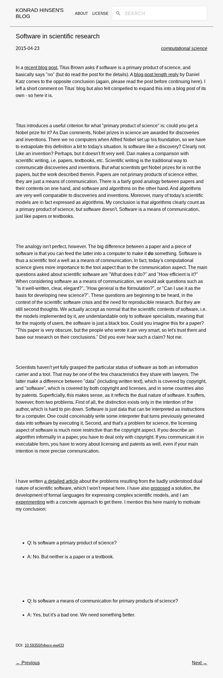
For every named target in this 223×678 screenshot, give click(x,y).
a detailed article (61, 481)
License (100, 13)
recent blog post (40, 67)
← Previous (28, 662)
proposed (160, 488)
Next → (199, 662)
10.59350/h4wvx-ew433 (44, 645)
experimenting (30, 502)
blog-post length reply (156, 74)
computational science (184, 48)
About (81, 13)
